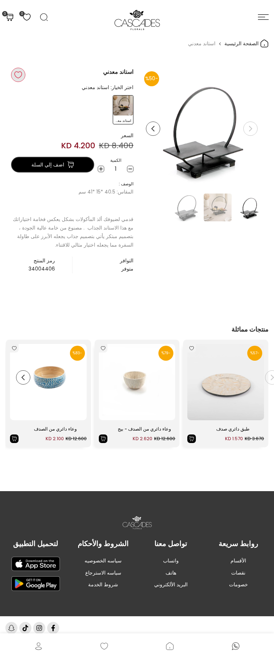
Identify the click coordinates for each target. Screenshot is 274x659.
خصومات (238, 584)
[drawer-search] (44, 17)
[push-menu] (263, 17)
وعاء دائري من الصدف (55, 429)
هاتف (171, 572)
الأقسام (238, 560)
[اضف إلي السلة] (191, 438)
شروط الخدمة (103, 584)
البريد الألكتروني (171, 584)
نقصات (238, 572)
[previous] (250, 129)
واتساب (171, 560)
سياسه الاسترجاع (103, 572)
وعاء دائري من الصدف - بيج (144, 429)
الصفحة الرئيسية (242, 43)
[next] (153, 129)
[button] (18, 75)
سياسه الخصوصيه (103, 560)
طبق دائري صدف (232, 429)
